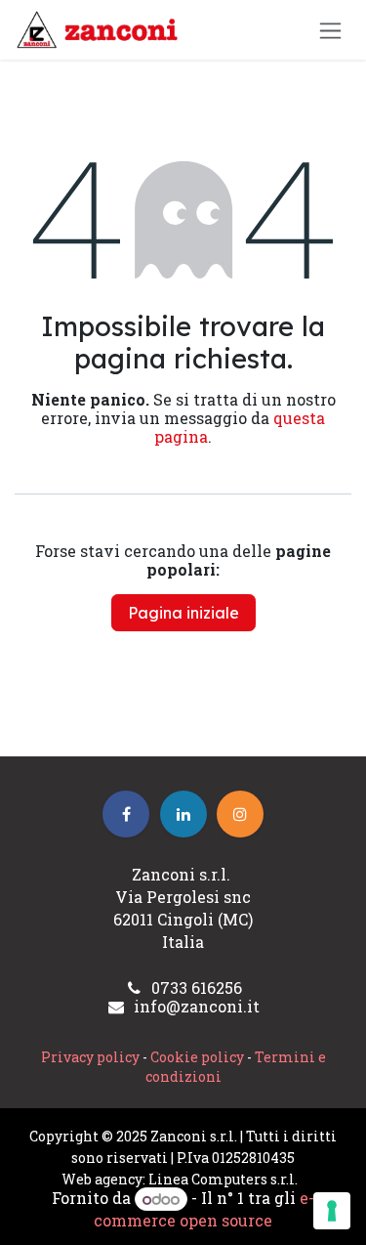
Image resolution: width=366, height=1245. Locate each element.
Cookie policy (197, 1057)
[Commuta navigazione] (330, 30)
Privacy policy (90, 1057)
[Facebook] (125, 814)
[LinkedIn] (183, 814)
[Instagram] (240, 814)
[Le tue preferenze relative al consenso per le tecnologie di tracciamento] (331, 1210)
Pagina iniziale (183, 612)
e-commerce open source (204, 1209)
